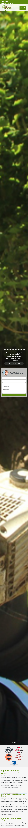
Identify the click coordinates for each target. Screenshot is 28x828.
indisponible (5, 1)
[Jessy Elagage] (7, 7)
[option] (14, 414)
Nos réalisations (14, 363)
